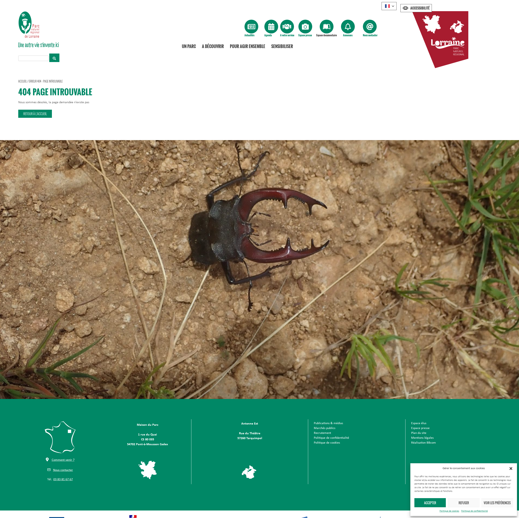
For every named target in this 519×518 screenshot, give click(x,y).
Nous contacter (370, 35)
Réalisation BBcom (423, 442)
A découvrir (213, 46)
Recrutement (322, 433)
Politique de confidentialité (474, 511)
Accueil (22, 81)
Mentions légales (422, 438)
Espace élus (418, 423)
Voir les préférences (497, 503)
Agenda (268, 35)
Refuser (464, 503)
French (389, 6)
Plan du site (418, 433)
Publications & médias (328, 423)
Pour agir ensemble (247, 46)
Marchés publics (324, 428)
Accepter (430, 503)
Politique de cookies (449, 511)
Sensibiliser (282, 46)
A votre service (287, 35)
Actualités (249, 35)
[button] (511, 469)
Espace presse (305, 35)
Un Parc (189, 46)
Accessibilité (420, 8)
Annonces (348, 35)
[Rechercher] (54, 58)
